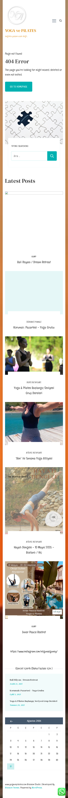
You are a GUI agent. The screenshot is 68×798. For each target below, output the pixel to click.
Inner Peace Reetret (34, 632)
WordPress (37, 787)
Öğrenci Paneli (34, 322)
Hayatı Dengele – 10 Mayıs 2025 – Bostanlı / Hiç (34, 550)
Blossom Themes (12, 787)
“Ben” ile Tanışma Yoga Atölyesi (34, 458)
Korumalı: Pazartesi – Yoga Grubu (34, 327)
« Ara (11, 721)
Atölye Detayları (34, 452)
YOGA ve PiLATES (20, 30)
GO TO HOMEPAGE (18, 86)
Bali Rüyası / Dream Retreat (34, 262)
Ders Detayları (34, 382)
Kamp (34, 256)
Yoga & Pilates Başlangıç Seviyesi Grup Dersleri (34, 390)
